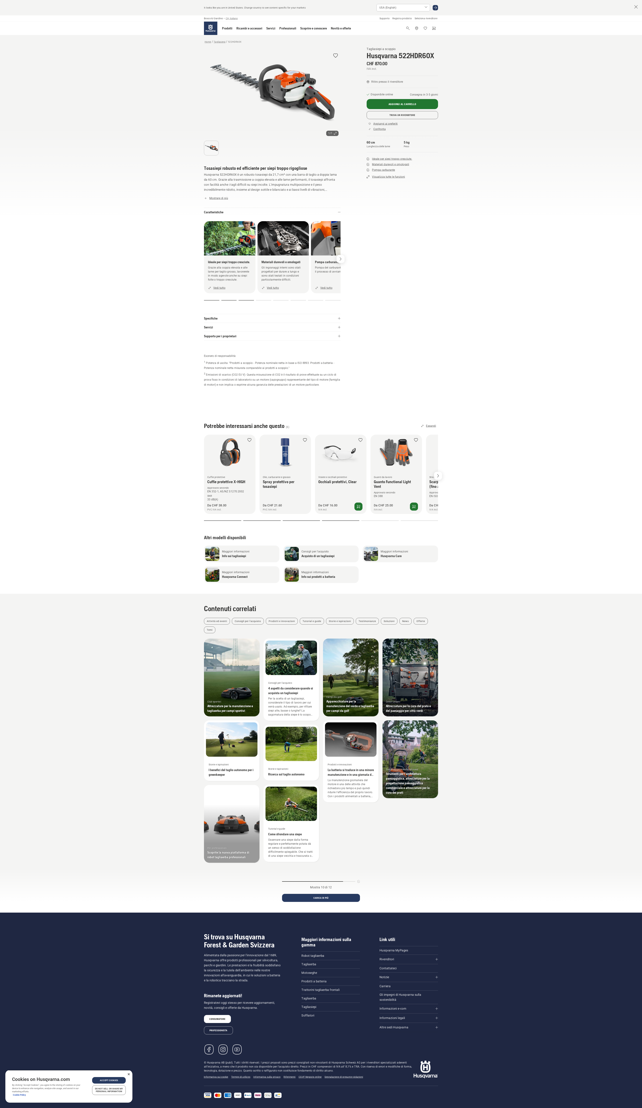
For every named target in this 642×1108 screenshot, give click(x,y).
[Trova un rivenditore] (417, 28)
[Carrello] (434, 28)
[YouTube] (237, 1049)
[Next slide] (438, 476)
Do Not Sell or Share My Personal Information (109, 1090)
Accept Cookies (109, 1080)
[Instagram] (223, 1049)
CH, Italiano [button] (232, 18)
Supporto (385, 18)
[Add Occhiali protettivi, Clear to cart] (358, 506)
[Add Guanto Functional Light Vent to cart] (414, 506)
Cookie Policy (19, 1095)
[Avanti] (341, 259)
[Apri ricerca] (408, 28)
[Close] (128, 1074)
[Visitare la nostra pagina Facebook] (209, 1049)
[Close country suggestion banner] (636, 7)
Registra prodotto (402, 18)
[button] (227, 28)
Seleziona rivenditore (426, 18)
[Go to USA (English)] (435, 7)
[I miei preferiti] (425, 28)
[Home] (210, 28)
